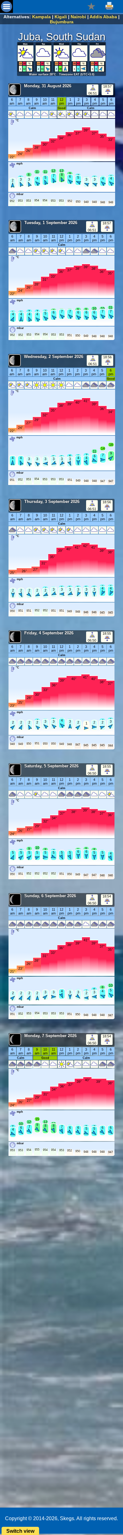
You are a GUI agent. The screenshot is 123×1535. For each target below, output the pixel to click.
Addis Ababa (103, 16)
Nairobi (78, 16)
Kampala (41, 16)
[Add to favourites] (91, 6)
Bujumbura (61, 21)
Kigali (61, 16)
